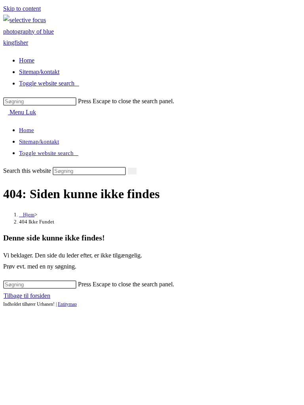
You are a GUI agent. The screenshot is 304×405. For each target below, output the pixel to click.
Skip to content (22, 8)
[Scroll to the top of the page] (5, 311)
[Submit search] (132, 171)
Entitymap (67, 304)
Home (26, 130)
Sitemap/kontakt (39, 141)
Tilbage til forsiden (27, 295)
